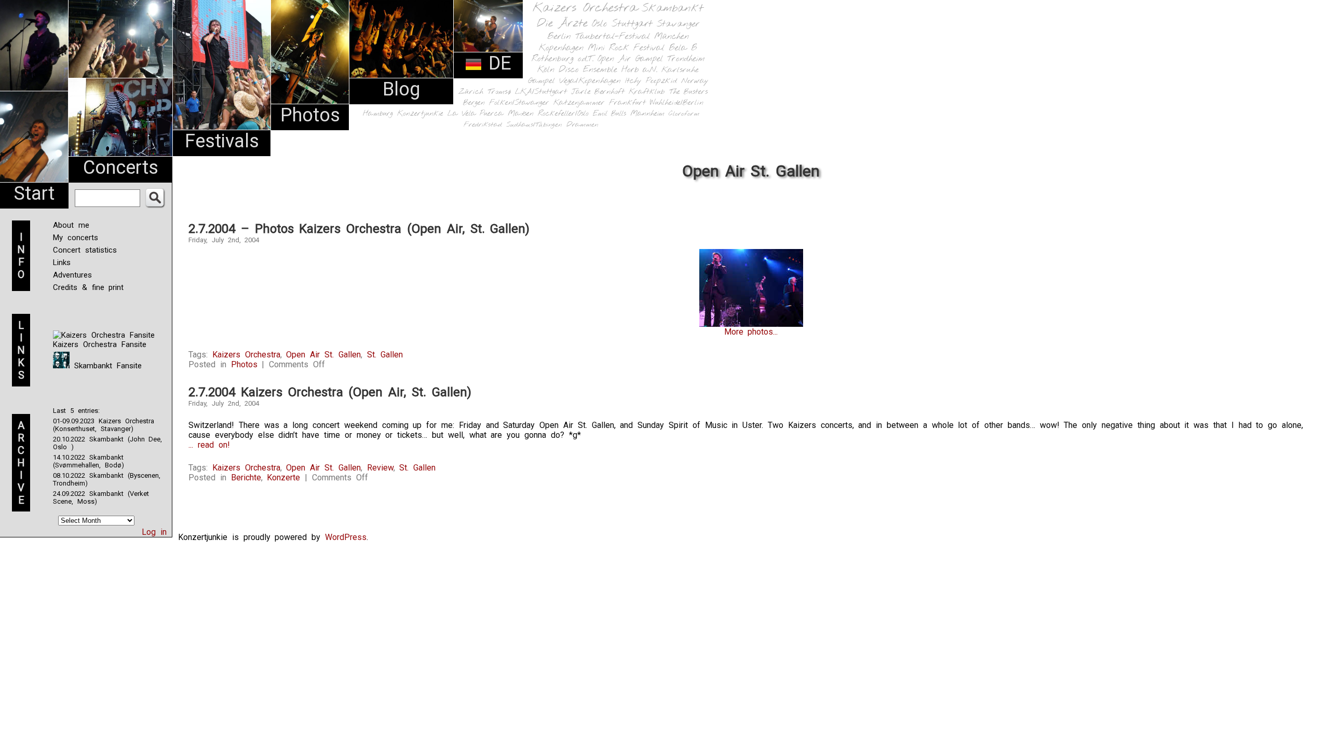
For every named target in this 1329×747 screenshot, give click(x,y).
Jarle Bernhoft (598, 92)
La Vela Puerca (475, 114)
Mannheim (647, 113)
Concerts (120, 167)
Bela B (683, 48)
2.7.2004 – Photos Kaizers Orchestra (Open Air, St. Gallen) (359, 229)
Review (380, 468)
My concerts (75, 237)
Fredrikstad (483, 124)
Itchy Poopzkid (651, 81)
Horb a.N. (639, 69)
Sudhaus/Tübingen (534, 124)
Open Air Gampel (630, 58)
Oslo (599, 24)
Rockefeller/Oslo (563, 114)
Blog (401, 89)
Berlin (559, 37)
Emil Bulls (609, 113)
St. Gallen (385, 354)
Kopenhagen (561, 48)
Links (62, 262)
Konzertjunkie (420, 114)
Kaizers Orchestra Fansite (99, 344)
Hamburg (378, 114)
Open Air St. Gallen (323, 354)
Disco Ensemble (588, 69)
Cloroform (684, 113)
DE (497, 63)
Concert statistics (85, 250)
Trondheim (686, 58)
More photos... (751, 332)
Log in (154, 532)
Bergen (474, 103)
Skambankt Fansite (106, 365)
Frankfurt (627, 103)
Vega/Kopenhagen (590, 81)
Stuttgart (632, 24)
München (671, 36)
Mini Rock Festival (626, 48)
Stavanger (678, 24)
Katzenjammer (579, 103)
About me (71, 225)
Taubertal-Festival (612, 37)
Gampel (541, 81)
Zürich (470, 92)
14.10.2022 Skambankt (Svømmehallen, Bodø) (88, 461)
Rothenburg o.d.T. (562, 58)
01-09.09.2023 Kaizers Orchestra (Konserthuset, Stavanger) (103, 425)
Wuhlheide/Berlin (676, 103)
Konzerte (283, 477)
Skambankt (672, 8)
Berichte (246, 477)
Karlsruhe (680, 69)
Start (34, 193)
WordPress (346, 537)
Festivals (222, 141)
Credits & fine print (88, 287)
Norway (695, 81)
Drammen (582, 124)
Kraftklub (647, 92)
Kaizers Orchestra (585, 8)
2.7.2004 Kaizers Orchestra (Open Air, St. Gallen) (329, 392)
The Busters (688, 92)
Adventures (72, 275)
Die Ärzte (562, 24)
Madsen (521, 114)
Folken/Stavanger (519, 103)
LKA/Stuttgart (541, 92)
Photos (310, 115)
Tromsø (499, 92)
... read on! (209, 445)
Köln (545, 69)
